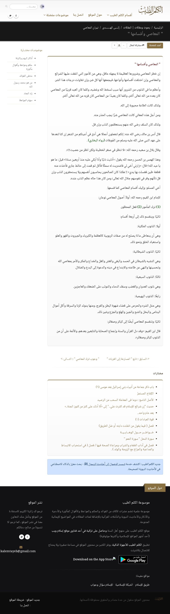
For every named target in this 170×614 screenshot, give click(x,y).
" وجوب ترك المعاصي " (80, 359)
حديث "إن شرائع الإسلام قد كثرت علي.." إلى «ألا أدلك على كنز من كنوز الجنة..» (109, 406)
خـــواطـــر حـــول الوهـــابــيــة (137, 432)
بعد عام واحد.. (145, 413)
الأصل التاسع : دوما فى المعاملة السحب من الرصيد (125, 400)
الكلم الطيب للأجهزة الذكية (127, 545)
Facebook (16, 15)
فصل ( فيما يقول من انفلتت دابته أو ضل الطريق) (126, 426)
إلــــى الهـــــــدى (110, 27)
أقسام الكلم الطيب (120, 15)
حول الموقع (95, 15)
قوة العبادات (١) (144, 419)
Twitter (10, 15)
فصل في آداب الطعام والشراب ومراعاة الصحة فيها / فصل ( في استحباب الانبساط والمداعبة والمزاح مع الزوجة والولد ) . (107, 447)
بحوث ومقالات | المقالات (136, 27)
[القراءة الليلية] (41, 6)
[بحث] (6, 6)
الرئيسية (158, 27)
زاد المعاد (28, 93)
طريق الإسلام (142, 584)
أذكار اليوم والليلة (24, 58)
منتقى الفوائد (25, 76)
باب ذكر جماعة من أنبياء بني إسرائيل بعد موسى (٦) (125, 387)
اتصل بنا (78, 15)
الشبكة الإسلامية (124, 584)
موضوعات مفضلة (57, 15)
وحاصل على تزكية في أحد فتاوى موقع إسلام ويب (79, 530)
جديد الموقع (33, 600)
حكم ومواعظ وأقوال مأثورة (22, 67)
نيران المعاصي (90, 27)
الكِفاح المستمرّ (145, 393)
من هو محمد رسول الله (23, 85)
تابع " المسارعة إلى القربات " (128, 359)
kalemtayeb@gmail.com (18, 551)
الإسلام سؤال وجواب (101, 584)
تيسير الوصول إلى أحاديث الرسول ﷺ (104, 464)
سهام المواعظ (25, 100)
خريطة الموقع (16, 600)
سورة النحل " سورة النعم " (139, 439)
